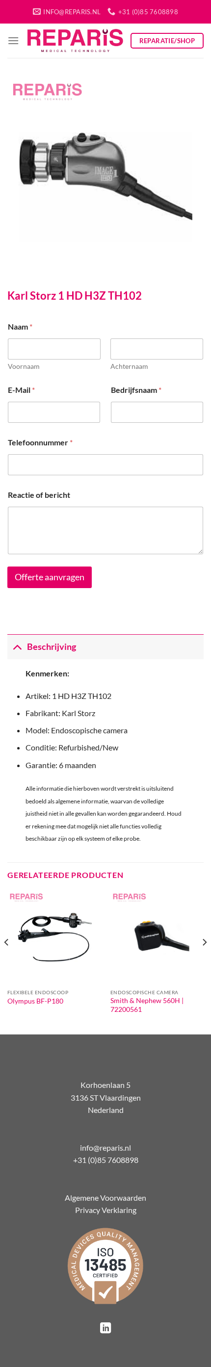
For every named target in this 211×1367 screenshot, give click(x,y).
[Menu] (13, 40)
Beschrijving (51, 647)
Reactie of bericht (39, 494)
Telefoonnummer (40, 442)
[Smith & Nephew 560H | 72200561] (157, 937)
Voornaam (24, 366)
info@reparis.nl (105, 1147)
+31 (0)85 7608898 (105, 1159)
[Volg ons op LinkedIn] (105, 1329)
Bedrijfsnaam (136, 389)
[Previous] (7, 961)
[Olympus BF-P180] (54, 937)
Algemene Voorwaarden (105, 1197)
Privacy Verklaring (105, 1209)
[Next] (204, 961)
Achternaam (129, 366)
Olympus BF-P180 (35, 1001)
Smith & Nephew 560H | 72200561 (147, 1005)
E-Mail (21, 389)
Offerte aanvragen (49, 577)
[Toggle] (16, 646)
